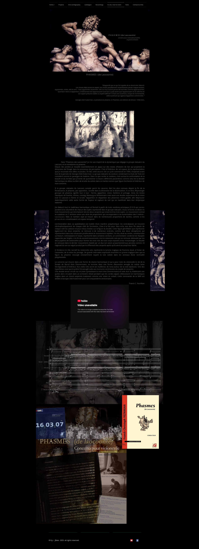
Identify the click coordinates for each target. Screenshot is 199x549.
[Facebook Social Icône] (137, 540)
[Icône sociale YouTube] (131, 540)
